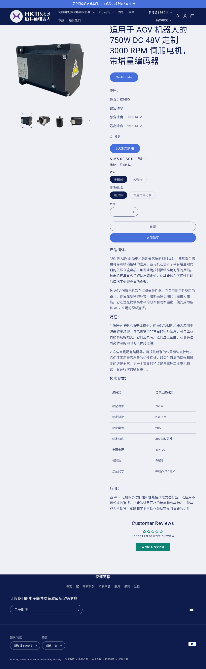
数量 (112, 204)
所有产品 (104, 586)
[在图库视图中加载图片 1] (27, 120)
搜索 (69, 586)
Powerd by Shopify (50, 659)
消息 (117, 586)
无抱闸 (139, 180)
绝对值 (120, 196)
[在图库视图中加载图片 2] (43, 120)
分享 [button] (117, 136)
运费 (127, 164)
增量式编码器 (143, 196)
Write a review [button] (153, 547)
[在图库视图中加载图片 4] (76, 120)
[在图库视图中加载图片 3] (60, 120)
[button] (76, 12)
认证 (137, 586)
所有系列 (89, 586)
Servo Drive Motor (30, 659)
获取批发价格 (125, 148)
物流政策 (110, 659)
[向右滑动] (89, 120)
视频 (127, 586)
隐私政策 (83, 659)
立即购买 (152, 238)
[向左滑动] (14, 120)
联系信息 (123, 659)
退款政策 (70, 659)
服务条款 (96, 659)
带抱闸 (120, 180)
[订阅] (77, 609)
